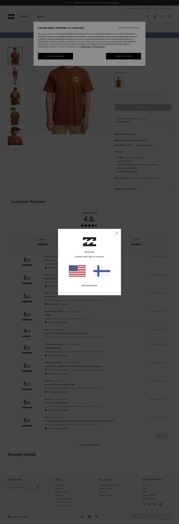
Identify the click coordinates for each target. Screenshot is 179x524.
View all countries (89, 285)
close (116, 233)
